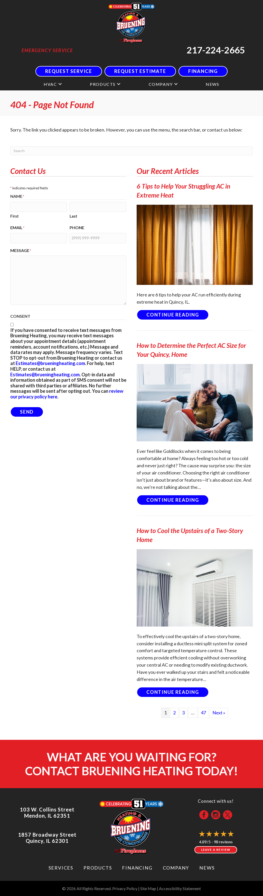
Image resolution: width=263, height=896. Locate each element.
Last (73, 216)
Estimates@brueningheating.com (50, 363)
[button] (60, 84)
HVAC (50, 84)
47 (203, 712)
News (212, 84)
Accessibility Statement (180, 888)
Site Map (148, 888)
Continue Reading (177, 315)
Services (61, 868)
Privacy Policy (124, 888)
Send (27, 412)
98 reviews (223, 841)
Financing (137, 868)
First (14, 216)
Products (103, 84)
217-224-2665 (216, 49)
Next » (218, 712)
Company (161, 84)
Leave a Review (216, 850)
